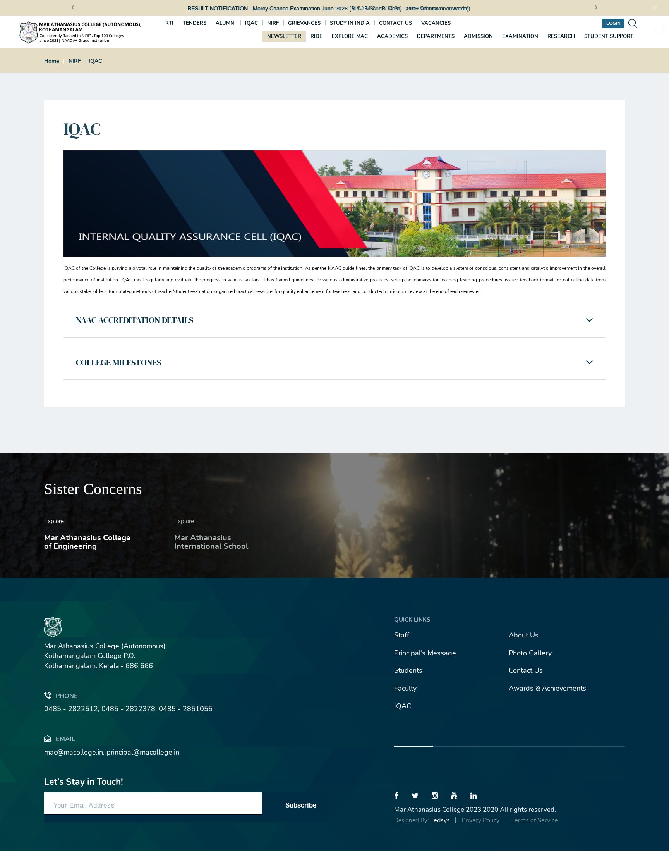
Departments (436, 36)
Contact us (395, 23)
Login (613, 23)
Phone (67, 696)
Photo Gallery (530, 653)
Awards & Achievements (547, 688)
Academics (392, 36)
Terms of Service (534, 820)
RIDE (316, 36)
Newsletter (284, 36)
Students (408, 670)
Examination (520, 36)
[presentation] (73, 8)
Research (561, 36)
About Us (524, 635)
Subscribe (300, 805)
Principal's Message (425, 653)
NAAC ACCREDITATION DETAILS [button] (134, 320)
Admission (478, 36)
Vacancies (436, 23)
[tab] (334, 320)
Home (51, 61)
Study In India (350, 23)
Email (65, 739)
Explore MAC (350, 36)
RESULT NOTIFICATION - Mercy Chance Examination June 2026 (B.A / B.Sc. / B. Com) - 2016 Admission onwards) (253, 8)
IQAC (251, 23)
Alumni (226, 23)
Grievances (304, 23)
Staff (401, 635)
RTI (169, 23)
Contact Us (526, 670)
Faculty (405, 688)
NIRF (273, 23)
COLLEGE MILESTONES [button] (118, 362)
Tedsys (440, 820)
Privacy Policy (480, 820)
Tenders (194, 23)
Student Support (608, 36)
